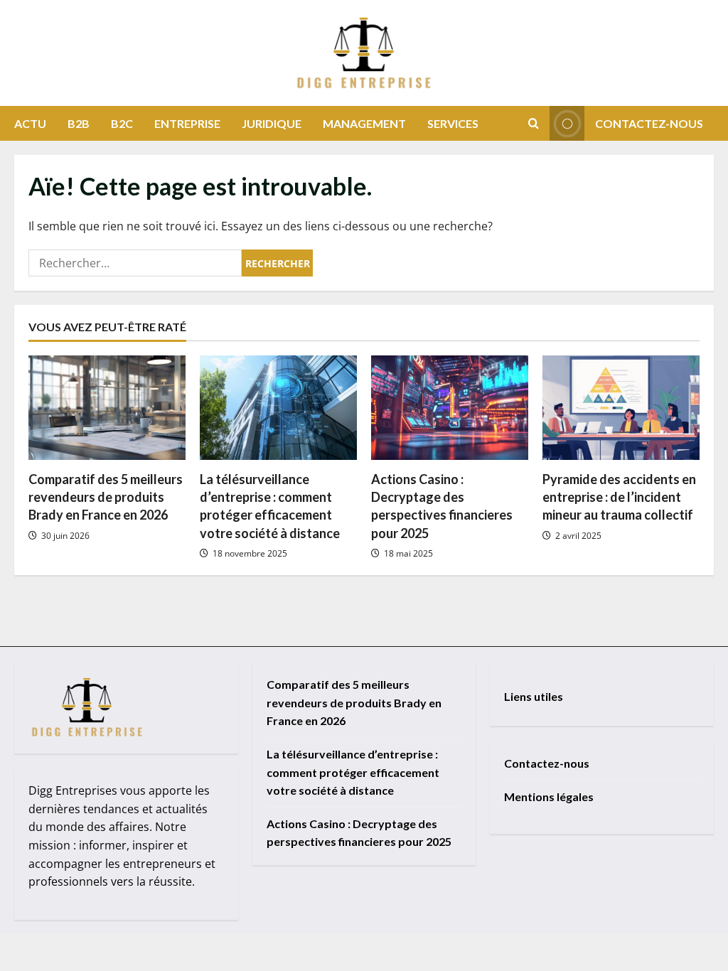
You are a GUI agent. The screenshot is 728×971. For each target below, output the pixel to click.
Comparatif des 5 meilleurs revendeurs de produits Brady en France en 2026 (105, 496)
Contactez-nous (649, 123)
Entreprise (187, 123)
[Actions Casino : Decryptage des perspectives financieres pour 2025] (449, 407)
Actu (30, 123)
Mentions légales (549, 796)
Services (452, 123)
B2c (122, 123)
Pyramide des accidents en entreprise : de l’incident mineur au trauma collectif (619, 496)
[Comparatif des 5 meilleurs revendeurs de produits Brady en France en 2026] (107, 407)
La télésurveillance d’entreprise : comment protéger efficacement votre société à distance (353, 772)
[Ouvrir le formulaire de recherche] (533, 123)
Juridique (271, 123)
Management (364, 123)
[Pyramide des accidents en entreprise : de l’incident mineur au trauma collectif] (621, 407)
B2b (79, 123)
